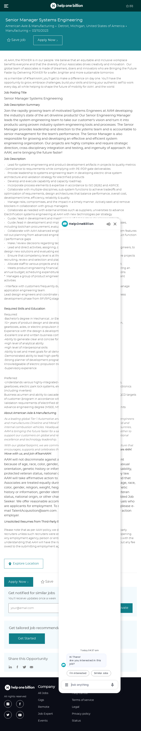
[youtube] (20, 715)
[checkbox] (16, 40)
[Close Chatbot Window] (115, 223)
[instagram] (8, 704)
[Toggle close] (6, 5)
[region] (90, 454)
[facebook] (20, 704)
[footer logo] (19, 687)
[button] (47, 40)
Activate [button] (122, 607)
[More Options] (66, 685)
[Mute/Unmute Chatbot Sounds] (108, 223)
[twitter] (8, 715)
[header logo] (66, 5)
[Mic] (112, 685)
